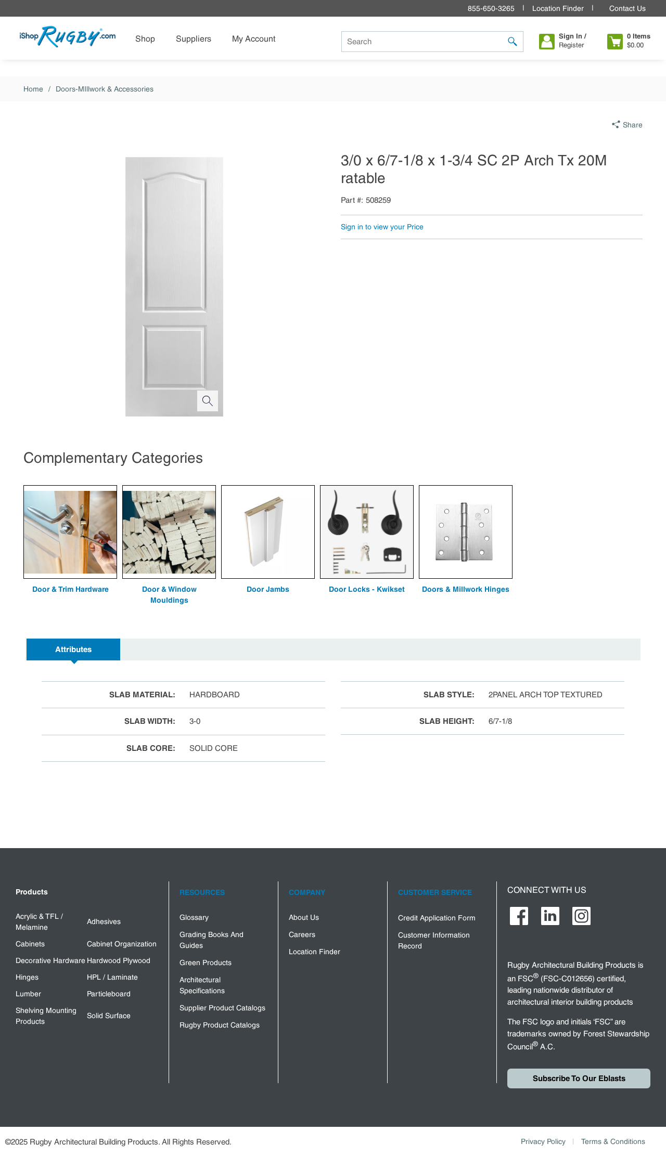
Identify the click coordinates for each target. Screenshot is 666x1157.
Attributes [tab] (73, 649)
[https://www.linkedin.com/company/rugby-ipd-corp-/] (550, 916)
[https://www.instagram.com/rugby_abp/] (581, 916)
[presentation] (73, 649)
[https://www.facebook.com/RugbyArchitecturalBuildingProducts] (519, 916)
